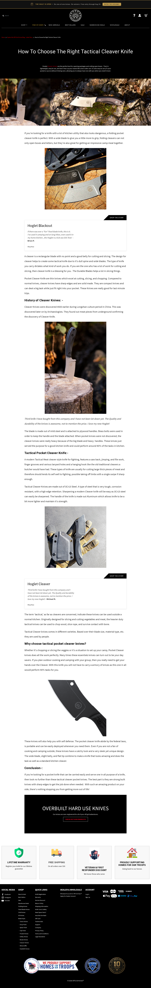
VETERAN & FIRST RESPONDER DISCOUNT (94, 868)
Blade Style (21, 918)
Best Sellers (70, 25)
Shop (23, 25)
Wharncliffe (23, 946)
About (127, 25)
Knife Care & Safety (41, 909)
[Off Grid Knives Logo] (75, 15)
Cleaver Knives (49, 300)
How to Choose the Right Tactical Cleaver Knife (75, 51)
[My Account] (139, 15)
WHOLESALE (114, 25)
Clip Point (23, 931)
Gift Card (37, 918)
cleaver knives (52, 66)
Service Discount (40, 900)
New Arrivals (54, 25)
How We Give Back (40, 915)
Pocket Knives (24, 934)
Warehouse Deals (97, 25)
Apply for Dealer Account (68, 896)
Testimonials (39, 921)
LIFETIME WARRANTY (18, 862)
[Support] (134, 15)
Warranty (38, 897)
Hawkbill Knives (24, 949)
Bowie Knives (24, 940)
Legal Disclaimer (40, 937)
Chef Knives (21, 912)
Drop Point (23, 924)
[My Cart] (146, 15)
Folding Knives (22, 906)
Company (38, 927)
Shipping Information (41, 906)
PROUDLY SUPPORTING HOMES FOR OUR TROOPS (132, 863)
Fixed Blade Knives (24, 909)
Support (37, 924)
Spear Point (23, 927)
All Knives (21, 915)
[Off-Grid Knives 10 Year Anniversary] (117, 965)
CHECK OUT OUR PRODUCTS (75, 819)
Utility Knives (24, 937)
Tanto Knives (24, 921)
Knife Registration (40, 894)
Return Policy (39, 903)
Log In (87, 894)
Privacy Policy (39, 931)
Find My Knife (37, 25)
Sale (82, 25)
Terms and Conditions (42, 934)
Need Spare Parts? (40, 912)
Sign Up (87, 897)
